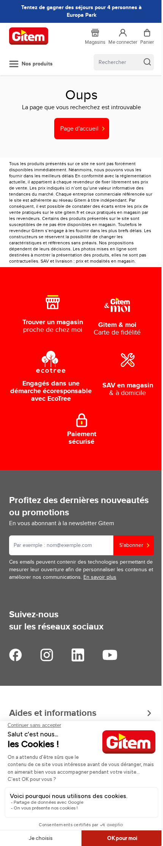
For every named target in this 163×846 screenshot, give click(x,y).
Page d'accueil (79, 128)
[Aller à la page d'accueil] (28, 36)
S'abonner (131, 545)
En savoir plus (99, 577)
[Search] (147, 62)
